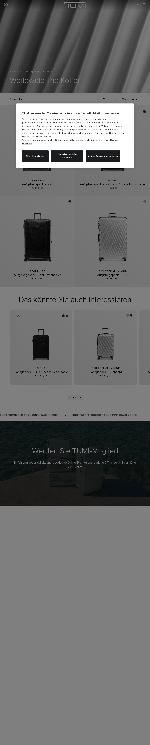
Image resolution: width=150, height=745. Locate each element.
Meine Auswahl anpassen (103, 156)
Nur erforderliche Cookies (67, 156)
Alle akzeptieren (35, 156)
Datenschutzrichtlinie (83, 140)
